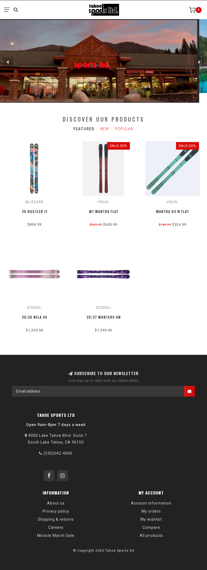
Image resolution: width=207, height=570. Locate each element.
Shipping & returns (56, 519)
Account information (151, 503)
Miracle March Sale (55, 535)
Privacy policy (56, 511)
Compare (151, 527)
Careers (56, 527)
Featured (83, 129)
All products (151, 535)
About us (56, 503)
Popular (124, 129)
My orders (151, 511)
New (104, 129)
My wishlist (151, 519)
